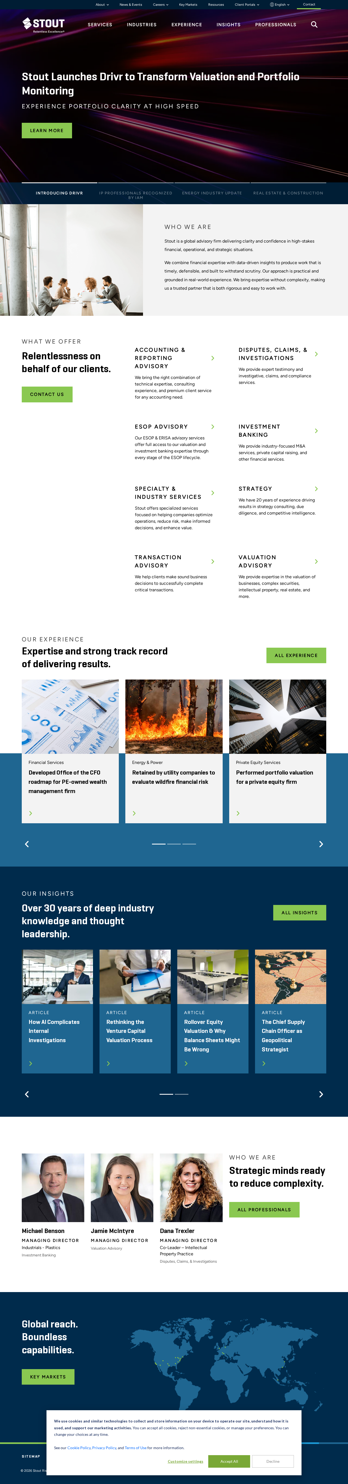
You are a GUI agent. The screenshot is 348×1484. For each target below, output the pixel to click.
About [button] (101, 5)
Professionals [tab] (276, 24)
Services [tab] (100, 24)
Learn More (47, 130)
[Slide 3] (212, 184)
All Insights (300, 912)
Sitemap (31, 1456)
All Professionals (264, 1209)
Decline (272, 1461)
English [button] (280, 5)
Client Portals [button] (245, 5)
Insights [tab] (229, 24)
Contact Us (47, 394)
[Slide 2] (136, 184)
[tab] (47, 25)
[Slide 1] (59, 184)
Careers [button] (159, 5)
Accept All (229, 1461)
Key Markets (188, 5)
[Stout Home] (47, 25)
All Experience (296, 655)
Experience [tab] (187, 24)
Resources (216, 5)
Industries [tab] (142, 24)
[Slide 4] (288, 184)
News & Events (131, 5)
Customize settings (185, 1461)
